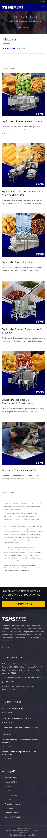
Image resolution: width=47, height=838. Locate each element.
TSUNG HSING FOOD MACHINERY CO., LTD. (20, 830)
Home (20, 28)
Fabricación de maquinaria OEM (19, 470)
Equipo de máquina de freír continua (22, 121)
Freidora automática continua (12, 568)
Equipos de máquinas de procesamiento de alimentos (17, 401)
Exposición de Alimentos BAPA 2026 (16, 718)
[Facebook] (2, 647)
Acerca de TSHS (11, 782)
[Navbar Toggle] (43, 7)
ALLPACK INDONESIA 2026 (12, 708)
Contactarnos (26, 570)
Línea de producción (30, 565)
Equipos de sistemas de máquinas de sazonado (22, 331)
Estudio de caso (11, 795)
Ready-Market (32, 835)
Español (42, 2)
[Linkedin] (8, 647)
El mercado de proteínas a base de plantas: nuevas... (20, 729)
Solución (8, 791)
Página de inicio (11, 778)
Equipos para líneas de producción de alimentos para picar (22, 193)
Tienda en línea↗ (11, 813)
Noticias (8, 799)
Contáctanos (10, 808)
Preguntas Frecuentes (13, 804)
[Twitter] (5, 647)
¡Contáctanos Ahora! (23, 604)
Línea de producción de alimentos (31, 568)
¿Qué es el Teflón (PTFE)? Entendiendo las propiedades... (19, 753)
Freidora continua (9, 570)
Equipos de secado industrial (17, 262)
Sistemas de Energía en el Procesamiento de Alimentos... (20, 741)
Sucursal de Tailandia (13, 817)
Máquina (26, 28)
